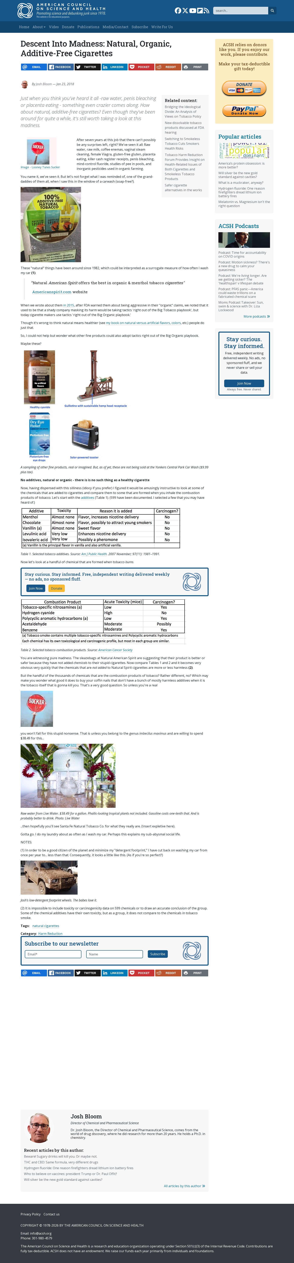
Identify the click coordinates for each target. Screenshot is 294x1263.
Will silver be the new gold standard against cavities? (63, 1179)
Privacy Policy (31, 1214)
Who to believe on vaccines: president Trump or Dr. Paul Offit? (70, 1174)
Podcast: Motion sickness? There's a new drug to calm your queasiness (244, 266)
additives (87, 497)
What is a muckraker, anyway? (240, 182)
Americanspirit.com (51, 291)
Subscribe (140, 27)
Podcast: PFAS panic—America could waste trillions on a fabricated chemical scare (240, 293)
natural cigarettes (45, 926)
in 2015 (68, 305)
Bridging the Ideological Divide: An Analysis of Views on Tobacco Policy (183, 112)
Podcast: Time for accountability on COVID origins (242, 254)
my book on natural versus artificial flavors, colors (143, 323)
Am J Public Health (94, 554)
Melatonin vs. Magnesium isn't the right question (244, 204)
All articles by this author (183, 1186)
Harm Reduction (50, 933)
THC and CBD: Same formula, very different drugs (61, 1162)
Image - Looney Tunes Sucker (40, 167)
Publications (88, 27)
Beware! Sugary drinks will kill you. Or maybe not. (60, 1156)
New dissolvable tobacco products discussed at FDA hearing (184, 128)
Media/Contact (115, 27)
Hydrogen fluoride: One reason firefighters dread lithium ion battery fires (78, 1168)
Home (24, 27)
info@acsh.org (41, 1233)
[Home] (65, 11)
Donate (68, 27)
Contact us (52, 1214)
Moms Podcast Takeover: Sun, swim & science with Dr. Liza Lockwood (241, 306)
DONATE (244, 84)
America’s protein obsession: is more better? (241, 165)
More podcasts (255, 316)
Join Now (36, 588)
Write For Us (162, 27)
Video (54, 27)
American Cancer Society (115, 650)
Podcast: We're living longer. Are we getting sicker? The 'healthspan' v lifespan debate (242, 279)
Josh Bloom (44, 84)
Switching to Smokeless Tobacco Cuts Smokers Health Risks (182, 144)
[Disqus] (115, 1034)
